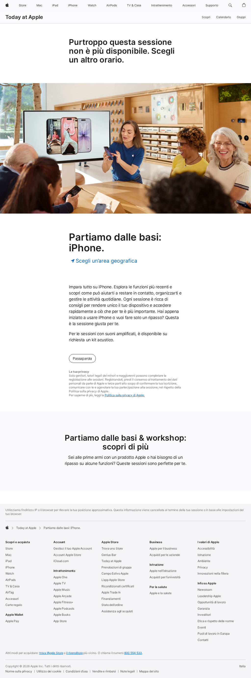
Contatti (203, 640)
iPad (8, 561)
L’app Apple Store (113, 580)
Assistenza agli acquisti (117, 611)
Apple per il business (163, 548)
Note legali (127, 671)
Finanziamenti (110, 599)
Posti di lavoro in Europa (214, 633)
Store (9, 548)
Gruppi (241, 17)
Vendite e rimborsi (104, 671)
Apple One (60, 577)
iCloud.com (61, 561)
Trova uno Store (112, 548)
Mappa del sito (149, 671)
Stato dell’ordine (112, 605)
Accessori (12, 599)
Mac (8, 555)
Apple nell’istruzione (163, 571)
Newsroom (205, 589)
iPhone (10, 567)
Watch (9, 573)
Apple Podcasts (63, 608)
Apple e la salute (161, 593)
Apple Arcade (62, 596)
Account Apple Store (67, 555)
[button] (230, 5)
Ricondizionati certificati (117, 586)
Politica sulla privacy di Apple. (125, 395)
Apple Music (61, 589)
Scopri (206, 17)
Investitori (204, 614)
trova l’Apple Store (51, 653)
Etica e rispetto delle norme (216, 621)
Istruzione (204, 555)
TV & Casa (12, 586)
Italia (242, 666)
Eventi (202, 627)
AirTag (9, 592)
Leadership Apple (209, 596)
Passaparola (82, 358)
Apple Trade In (111, 592)
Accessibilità (206, 548)
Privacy (203, 567)
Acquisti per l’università (165, 577)
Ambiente (204, 561)
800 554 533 (133, 653)
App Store (60, 621)
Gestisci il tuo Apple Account (72, 548)
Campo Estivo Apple (114, 573)
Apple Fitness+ (63, 602)
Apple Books (61, 614)
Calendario (223, 17)
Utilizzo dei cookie (49, 671)
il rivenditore (74, 653)
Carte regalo (13, 605)
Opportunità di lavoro (212, 602)
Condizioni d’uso (77, 671)
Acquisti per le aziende (165, 555)
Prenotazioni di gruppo (116, 567)
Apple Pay (12, 621)
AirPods (10, 580)
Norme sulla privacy (18, 671)
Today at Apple (24, 17)
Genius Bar (108, 555)
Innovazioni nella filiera (213, 573)
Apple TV (59, 583)
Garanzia (204, 608)
